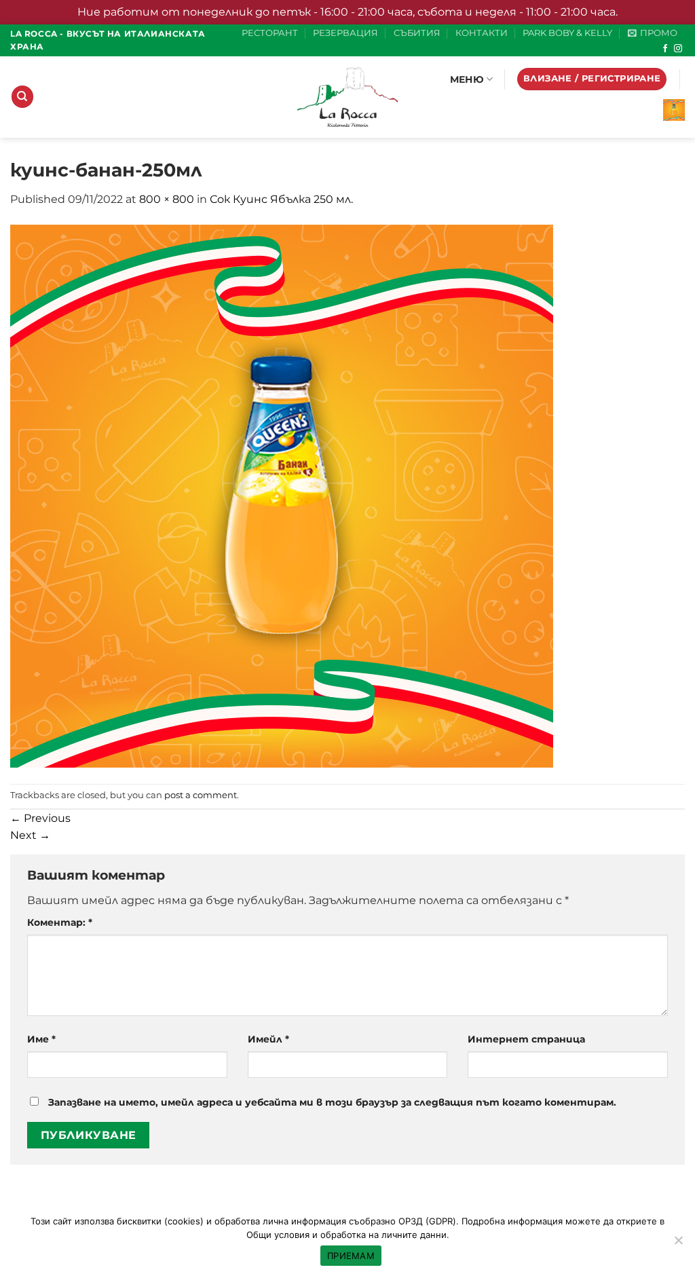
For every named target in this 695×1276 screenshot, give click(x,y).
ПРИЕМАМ (351, 1255)
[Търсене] (22, 97)
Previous (40, 818)
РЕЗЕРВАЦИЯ (345, 33)
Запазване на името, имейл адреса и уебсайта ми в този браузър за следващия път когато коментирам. (332, 1102)
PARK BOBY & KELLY (567, 33)
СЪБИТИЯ (417, 33)
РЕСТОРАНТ (270, 33)
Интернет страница (526, 1039)
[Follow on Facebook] (665, 49)
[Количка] (674, 110)
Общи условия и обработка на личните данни (346, 1234)
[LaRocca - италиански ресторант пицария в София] (347, 97)
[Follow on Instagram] (678, 49)
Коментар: (59, 922)
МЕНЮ (467, 79)
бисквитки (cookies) (160, 1221)
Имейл (268, 1039)
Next (30, 835)
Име (41, 1039)
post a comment (200, 795)
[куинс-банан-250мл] (281, 495)
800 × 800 (166, 199)
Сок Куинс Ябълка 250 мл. (281, 199)
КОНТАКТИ (481, 33)
